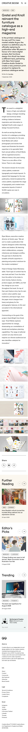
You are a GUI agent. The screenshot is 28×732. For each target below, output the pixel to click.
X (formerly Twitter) (7, 711)
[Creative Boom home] (10, 3)
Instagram (4, 705)
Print (12, 10)
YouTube (4, 709)
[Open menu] (25, 3)
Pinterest (4, 717)
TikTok (3, 707)
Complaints (5, 696)
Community (5, 675)
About (3, 671)
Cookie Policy (6, 694)
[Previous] (20, 484)
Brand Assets (5, 681)
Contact (4, 673)
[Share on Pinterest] (9, 465)
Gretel (18, 63)
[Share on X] (4, 465)
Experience (11, 507)
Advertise (4, 679)
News (4, 507)
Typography (14, 600)
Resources (5, 600)
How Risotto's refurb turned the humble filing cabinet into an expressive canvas (13, 512)
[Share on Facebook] (14, 465)
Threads (4, 715)
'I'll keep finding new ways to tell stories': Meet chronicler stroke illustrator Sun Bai (13, 559)
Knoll (14, 56)
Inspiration (6, 10)
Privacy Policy (6, 692)
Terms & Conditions (7, 690)
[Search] (22, 3)
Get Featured (5, 677)
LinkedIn (4, 713)
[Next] (24, 484)
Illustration (14, 554)
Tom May (10, 74)
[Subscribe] (24, 627)
